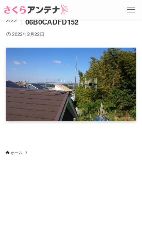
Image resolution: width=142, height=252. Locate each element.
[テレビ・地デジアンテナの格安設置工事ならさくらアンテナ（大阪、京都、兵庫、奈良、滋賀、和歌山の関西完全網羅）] (36, 9)
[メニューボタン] (131, 9)
